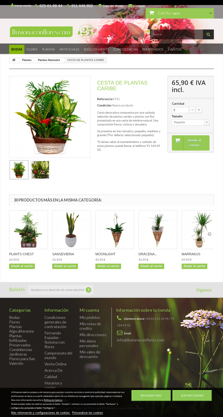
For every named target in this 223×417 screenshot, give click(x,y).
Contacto (138, 6)
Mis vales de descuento (89, 354)
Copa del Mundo (112, 6)
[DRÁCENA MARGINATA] (158, 229)
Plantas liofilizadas (18, 338)
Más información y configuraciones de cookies (41, 412)
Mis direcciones (92, 334)
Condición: (104, 105)
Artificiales (69, 49)
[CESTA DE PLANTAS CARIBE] (19, 169)
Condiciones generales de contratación (55, 322)
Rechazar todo (151, 395)
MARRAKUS (191, 254)
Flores (32, 49)
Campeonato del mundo (58, 355)
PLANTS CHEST (21, 254)
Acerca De (53, 370)
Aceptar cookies (192, 395)
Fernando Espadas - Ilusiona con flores (54, 339)
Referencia (104, 99)
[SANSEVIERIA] (71, 229)
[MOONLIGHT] (114, 229)
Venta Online (55, 363)
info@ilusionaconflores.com (140, 339)
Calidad (50, 376)
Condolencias (125, 49)
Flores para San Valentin (22, 361)
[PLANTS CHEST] (28, 229)
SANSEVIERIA (63, 254)
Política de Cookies (53, 400)
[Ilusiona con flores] (58, 31)
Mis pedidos (89, 317)
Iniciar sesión (22, 5)
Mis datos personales (88, 343)
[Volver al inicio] (14, 60)
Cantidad (178, 103)
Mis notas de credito (90, 326)
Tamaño (177, 116)
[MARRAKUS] (201, 229)
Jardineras (18, 354)
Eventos (175, 49)
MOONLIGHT (105, 254)
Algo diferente (96, 49)
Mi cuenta (89, 310)
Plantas (48, 49)
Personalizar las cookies (87, 412)
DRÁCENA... (148, 254)
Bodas (16, 49)
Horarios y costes (53, 385)
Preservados (153, 49)
